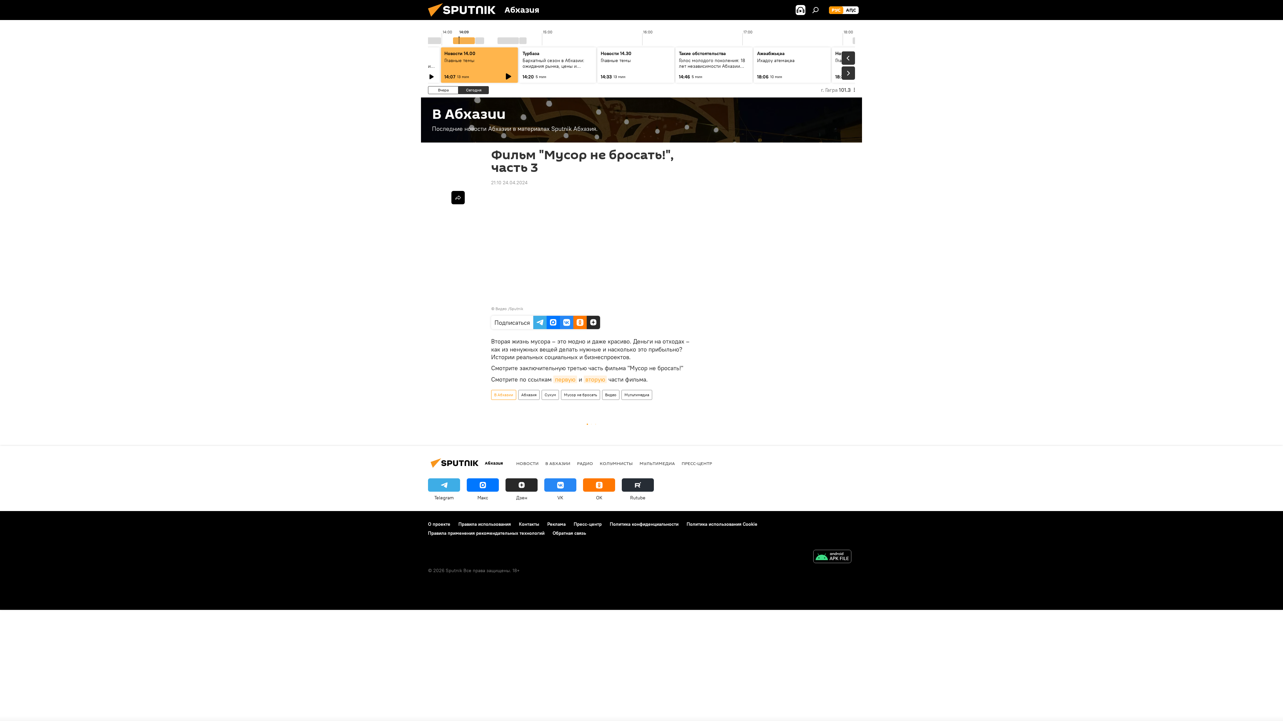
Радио (585, 463)
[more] (458, 197)
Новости (527, 463)
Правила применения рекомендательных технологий (486, 533)
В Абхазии (503, 394)
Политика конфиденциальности (644, 524)
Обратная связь (569, 533)
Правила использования (484, 524)
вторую (595, 379)
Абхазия (529, 394)
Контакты (529, 524)
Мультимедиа (636, 394)
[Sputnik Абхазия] (464, 18)
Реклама (556, 524)
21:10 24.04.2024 (509, 183)
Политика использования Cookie (722, 524)
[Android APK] (832, 557)
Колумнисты (616, 463)
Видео (610, 394)
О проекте (439, 524)
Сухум (550, 394)
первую (565, 379)
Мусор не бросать (580, 394)
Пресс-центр (697, 463)
